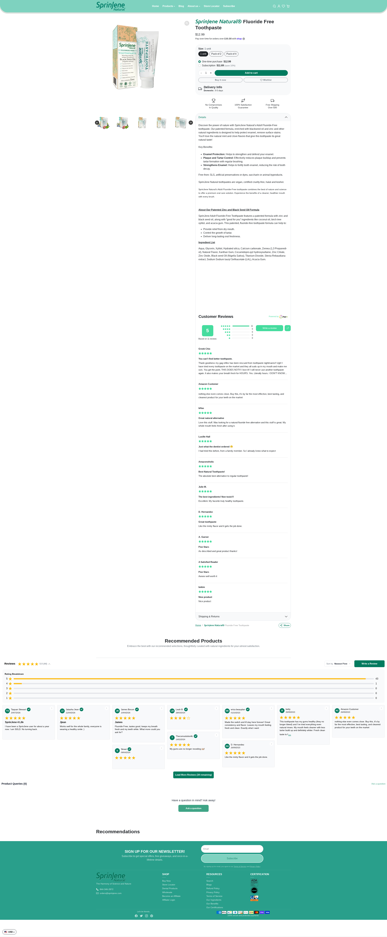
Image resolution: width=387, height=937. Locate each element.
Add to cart (251, 73)
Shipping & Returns (209, 616)
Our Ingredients (213, 900)
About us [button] (193, 6)
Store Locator (212, 6)
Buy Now (166, 881)
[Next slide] (191, 123)
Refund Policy (213, 888)
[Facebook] (136, 915)
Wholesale (167, 892)
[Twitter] (141, 915)
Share (286, 625)
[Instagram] (146, 915)
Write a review (270, 328)
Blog (181, 6)
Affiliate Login (168, 900)
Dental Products (169, 888)
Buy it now (220, 80)
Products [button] (168, 6)
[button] (275, 6)
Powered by (274, 316)
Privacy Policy (255, 866)
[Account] (279, 6)
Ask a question (378, 784)
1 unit (203, 54)
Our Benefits (212, 903)
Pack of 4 (231, 54)
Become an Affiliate (171, 896)
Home (155, 6)
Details (202, 117)
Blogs (209, 884)
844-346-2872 (106, 889)
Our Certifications (214, 907)
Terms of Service (240, 866)
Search (209, 881)
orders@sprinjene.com (111, 893)
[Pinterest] (151, 915)
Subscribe (229, 6)
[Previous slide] (97, 123)
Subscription (218, 65)
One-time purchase (216, 61)
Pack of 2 (216, 54)
